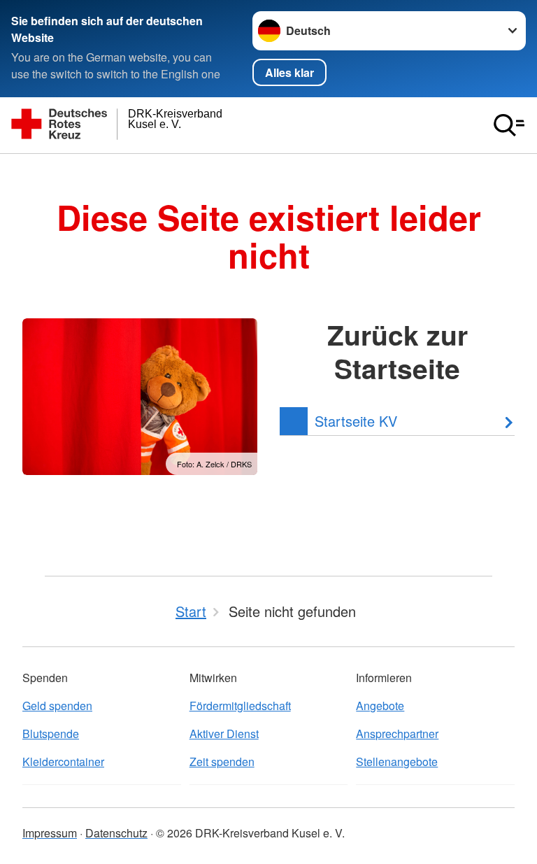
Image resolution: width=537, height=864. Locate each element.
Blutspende (50, 733)
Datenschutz (116, 833)
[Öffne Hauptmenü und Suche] (509, 125)
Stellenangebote (397, 761)
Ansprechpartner (397, 733)
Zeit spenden (222, 761)
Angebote (380, 705)
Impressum (49, 833)
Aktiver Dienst (224, 733)
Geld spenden (57, 705)
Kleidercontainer (63, 761)
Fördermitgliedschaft (240, 705)
